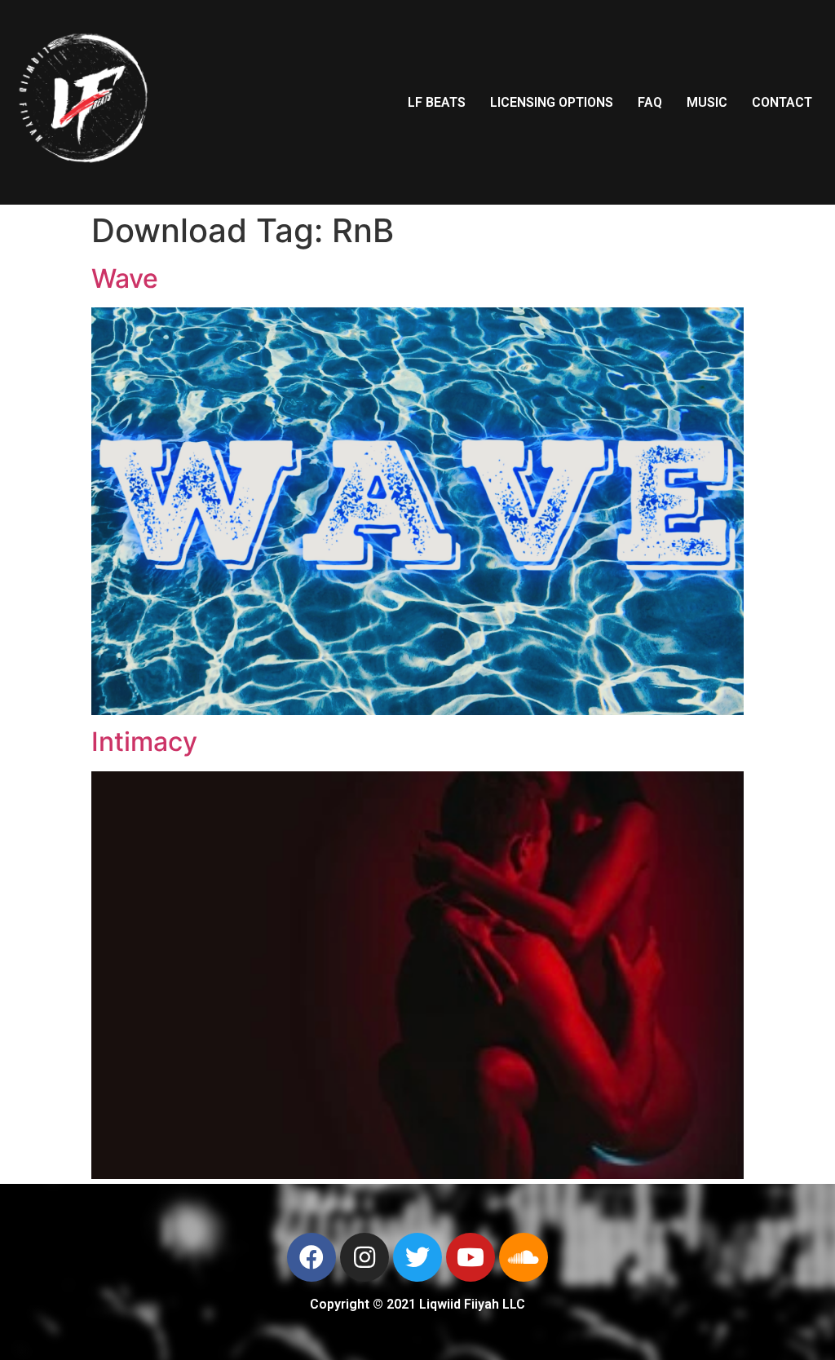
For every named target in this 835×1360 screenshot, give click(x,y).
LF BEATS (437, 102)
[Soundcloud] (523, 1257)
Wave (124, 278)
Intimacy (144, 741)
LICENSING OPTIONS (551, 102)
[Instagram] (364, 1257)
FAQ (650, 102)
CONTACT (782, 102)
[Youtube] (470, 1257)
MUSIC (707, 102)
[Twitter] (417, 1257)
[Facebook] (311, 1257)
